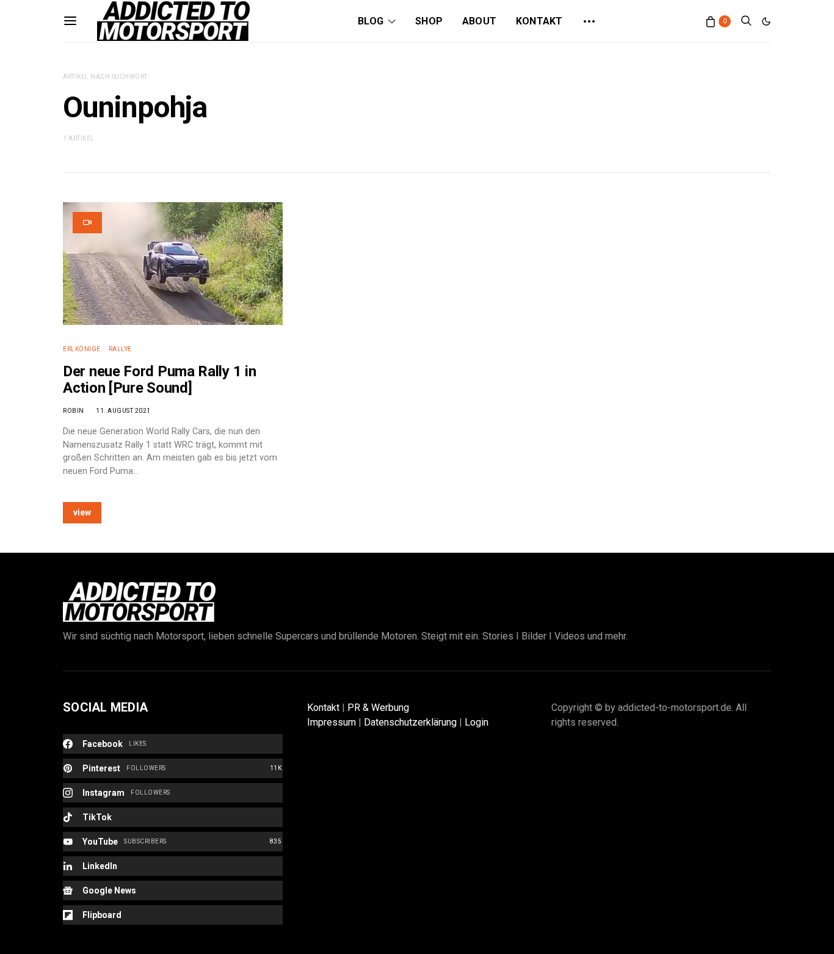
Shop (429, 21)
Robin (73, 410)
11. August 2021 (123, 410)
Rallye (120, 349)
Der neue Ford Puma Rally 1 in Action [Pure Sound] (159, 379)
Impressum (331, 722)
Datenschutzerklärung (410, 722)
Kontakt (539, 21)
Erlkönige (82, 349)
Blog (370, 21)
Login (476, 722)
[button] (766, 21)
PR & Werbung (378, 707)
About (479, 21)
